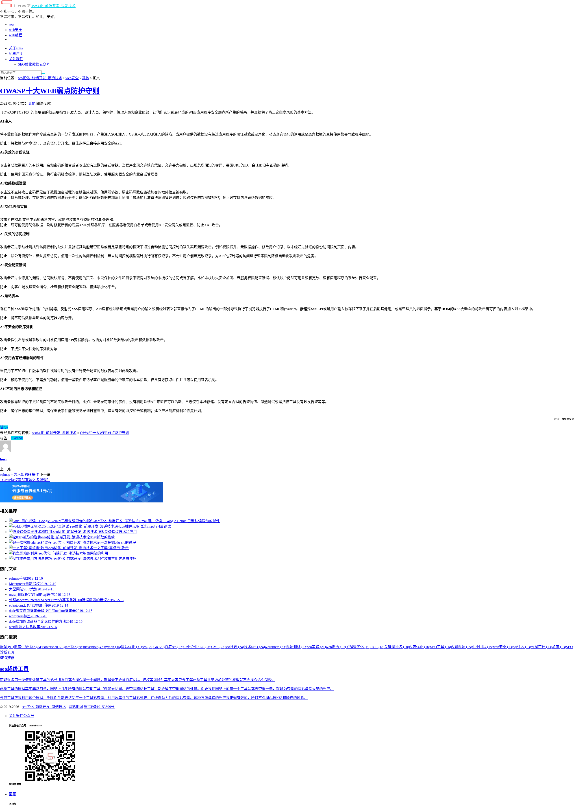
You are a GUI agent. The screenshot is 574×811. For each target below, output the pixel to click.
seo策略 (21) (316, 647)
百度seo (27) (174, 647)
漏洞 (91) (7, 647)
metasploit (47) (93, 647)
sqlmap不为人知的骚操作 (19, 474)
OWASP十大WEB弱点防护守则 (50, 91)
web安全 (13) (503, 647)
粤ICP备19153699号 (99, 707)
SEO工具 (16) (440, 647)
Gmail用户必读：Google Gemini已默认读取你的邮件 (179, 521)
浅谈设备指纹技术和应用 (117, 532)
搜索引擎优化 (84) (28, 647)
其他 (85, 78)
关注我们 (16, 59)
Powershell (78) (53, 647)
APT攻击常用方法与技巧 (116, 559)
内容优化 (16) (419, 647)
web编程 (15, 35)
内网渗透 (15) (461, 647)
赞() (4, 427)
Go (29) (159, 647)
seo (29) (147, 647)
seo (11, 24)
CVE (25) (218, 647)
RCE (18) (377, 647)
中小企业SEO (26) (197, 647)
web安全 (15, 30)
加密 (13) (559, 647)
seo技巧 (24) (234, 647)
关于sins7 (16, 48)
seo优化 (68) (74, 647)
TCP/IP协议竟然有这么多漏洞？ (25, 480)
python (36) (112, 647)
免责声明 (16, 53)
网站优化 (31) (131, 647)
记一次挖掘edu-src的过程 (116, 542)
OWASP (17, 438)
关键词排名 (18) (396, 647)
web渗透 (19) (336, 647)
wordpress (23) (275, 647)
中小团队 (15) (482, 647)
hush (3, 459)
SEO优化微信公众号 (34, 64)
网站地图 (76, 707)
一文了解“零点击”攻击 (111, 548)
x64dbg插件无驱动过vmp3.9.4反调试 (142, 526)
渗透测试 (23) (296, 647)
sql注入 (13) (522, 647)
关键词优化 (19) (358, 647)
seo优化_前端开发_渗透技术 (53, 6)
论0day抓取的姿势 (100, 537)
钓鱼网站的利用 (95, 553)
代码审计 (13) (541, 647)
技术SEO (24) (254, 647)
